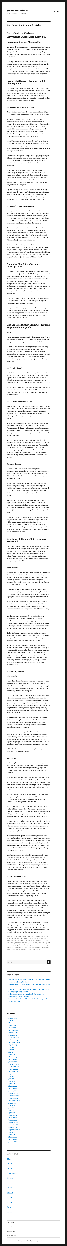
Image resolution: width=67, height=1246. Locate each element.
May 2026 (11, 1023)
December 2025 (13, 1035)
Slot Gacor (10, 1222)
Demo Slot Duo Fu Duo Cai (25, 938)
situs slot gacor (12, 1173)
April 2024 (12, 1083)
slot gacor (10, 1163)
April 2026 (12, 1025)
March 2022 (12, 1137)
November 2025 (14, 1037)
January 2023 (13, 1120)
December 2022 (13, 1122)
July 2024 (11, 1076)
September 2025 (14, 1042)
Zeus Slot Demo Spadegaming (31, 949)
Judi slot (9, 1212)
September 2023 (14, 1100)
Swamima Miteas (17, 10)
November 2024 (14, 1066)
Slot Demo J (24, 947)
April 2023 (12, 1113)
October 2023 (13, 1098)
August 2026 (12, 1018)
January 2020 (13, 1142)
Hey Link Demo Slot (28, 940)
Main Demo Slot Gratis (13, 944)
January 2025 (13, 1062)
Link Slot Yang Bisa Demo (26, 942)
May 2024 (11, 1081)
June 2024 (11, 1079)
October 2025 (13, 1040)
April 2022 (12, 1134)
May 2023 (11, 1110)
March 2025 (12, 1057)
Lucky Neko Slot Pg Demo (42, 942)
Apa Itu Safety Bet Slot (28, 936)
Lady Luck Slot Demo (13, 942)
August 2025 (12, 1045)
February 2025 (13, 1059)
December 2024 (13, 1064)
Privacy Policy (11, 1235)
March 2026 (12, 1028)
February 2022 (13, 1139)
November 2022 (14, 1125)
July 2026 (11, 1020)
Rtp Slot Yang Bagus (18, 945)
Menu (56, 11)
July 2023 (11, 1105)
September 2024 (14, 1071)
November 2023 (13, 1096)
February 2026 (13, 1030)
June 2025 (11, 1049)
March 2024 (12, 1086)
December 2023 (13, 1093)
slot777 (9, 1207)
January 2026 (13, 1033)
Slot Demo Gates (16, 947)
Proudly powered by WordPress (35, 1241)
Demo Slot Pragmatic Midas (15, 940)
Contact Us (11, 1231)
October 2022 (13, 1127)
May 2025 (11, 1052)
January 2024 (13, 1091)
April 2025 (12, 1054)
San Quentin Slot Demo (31, 945)
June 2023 (11, 1108)
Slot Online (17, 936)
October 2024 (13, 1069)
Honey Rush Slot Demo (41, 940)
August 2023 (12, 1103)
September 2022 (14, 1130)
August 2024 (12, 1074)
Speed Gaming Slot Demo (14, 949)
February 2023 (13, 1117)
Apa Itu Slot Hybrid (41, 936)
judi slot (9, 1188)
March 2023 (12, 1115)
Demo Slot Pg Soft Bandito (40, 938)
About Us (10, 1227)
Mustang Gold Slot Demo (27, 944)
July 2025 (11, 1047)
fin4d (8, 1158)
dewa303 (10, 1192)
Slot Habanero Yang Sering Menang (39, 947)
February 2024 (13, 1088)
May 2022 (11, 1132)
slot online (10, 1183)
